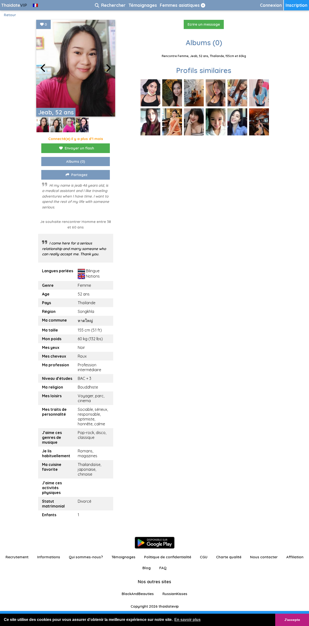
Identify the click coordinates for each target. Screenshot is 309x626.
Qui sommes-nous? (86, 557)
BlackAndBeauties (138, 593)
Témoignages (123, 557)
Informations (48, 557)
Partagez (79, 174)
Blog (146, 568)
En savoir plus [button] (187, 620)
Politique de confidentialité (167, 557)
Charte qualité (228, 557)
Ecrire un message (204, 24)
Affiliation (294, 557)
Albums (75, 161)
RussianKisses (174, 593)
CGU (203, 557)
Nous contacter (264, 557)
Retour (10, 15)
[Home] (14, 5)
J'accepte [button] (292, 620)
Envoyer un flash (79, 148)
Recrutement (17, 557)
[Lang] (35, 5)
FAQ (163, 568)
